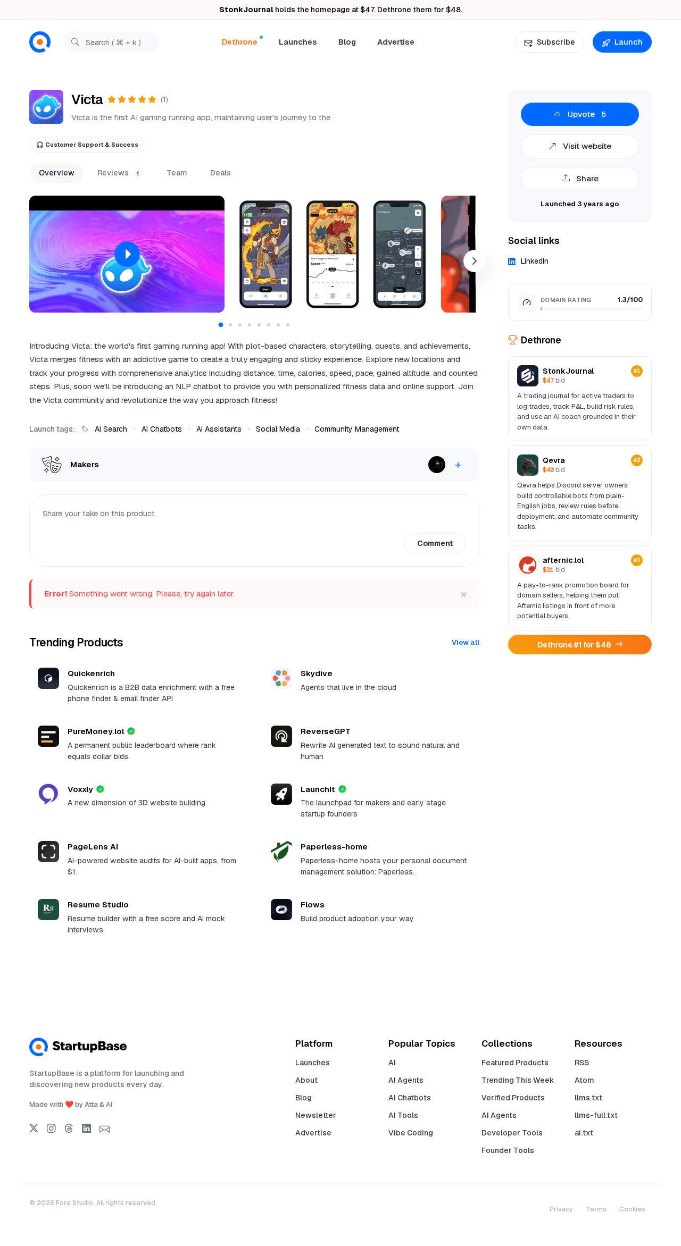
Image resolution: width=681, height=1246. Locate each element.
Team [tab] (177, 173)
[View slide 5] (259, 324)
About (306, 1080)
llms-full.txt (596, 1115)
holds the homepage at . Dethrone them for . (340, 9)
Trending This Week (517, 1080)
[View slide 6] (268, 324)
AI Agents (405, 1080)
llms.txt (588, 1097)
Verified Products (513, 1097)
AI (392, 1062)
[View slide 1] (221, 324)
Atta (91, 1104)
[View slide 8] (287, 324)
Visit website (586, 146)
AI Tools (403, 1115)
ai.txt (584, 1133)
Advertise (395, 42)
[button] (127, 254)
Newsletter (315, 1115)
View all (465, 642)
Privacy (561, 1209)
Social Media (278, 429)
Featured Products (515, 1062)
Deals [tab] (220, 173)
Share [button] (586, 178)
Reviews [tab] (118, 173)
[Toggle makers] (458, 464)
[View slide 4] (249, 324)
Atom (584, 1080)
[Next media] (474, 261)
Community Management (356, 429)
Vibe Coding (410, 1133)
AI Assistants (219, 429)
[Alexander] (436, 464)
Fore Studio (74, 1203)
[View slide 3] (240, 324)
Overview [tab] (56, 173)
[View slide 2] (230, 324)
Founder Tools (507, 1150)
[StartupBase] (40, 42)
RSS (582, 1062)
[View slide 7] (278, 324)
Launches (298, 42)
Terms (596, 1209)
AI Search (111, 429)
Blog (347, 42)
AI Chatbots (162, 429)
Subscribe (556, 42)
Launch (628, 42)
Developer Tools (512, 1133)
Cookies (632, 1209)
